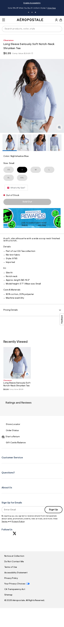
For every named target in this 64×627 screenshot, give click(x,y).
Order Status (12, 431)
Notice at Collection (14, 556)
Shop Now (51, 8)
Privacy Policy (18, 521)
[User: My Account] (56, 20)
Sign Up (53, 509)
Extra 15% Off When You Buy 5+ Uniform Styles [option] (32, 8)
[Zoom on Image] (59, 127)
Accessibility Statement (16, 573)
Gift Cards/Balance (16, 443)
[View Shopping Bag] (60, 19)
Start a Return (12, 437)
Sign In (25, 225)
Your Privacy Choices (14, 584)
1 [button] (29, 12)
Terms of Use (10, 567)
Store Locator (13, 424)
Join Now (42, 225)
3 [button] (35, 12)
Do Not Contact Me (14, 562)
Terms (5, 521)
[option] (32, 96)
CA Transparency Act (14, 589)
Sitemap (8, 595)
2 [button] (32, 12)
